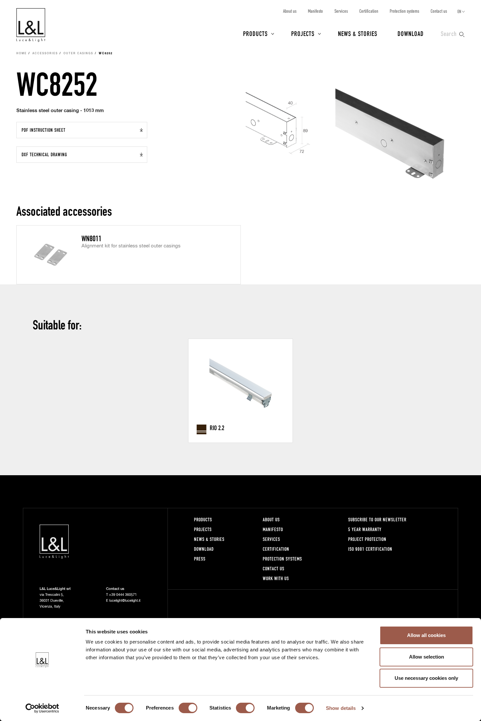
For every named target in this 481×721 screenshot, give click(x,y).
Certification (368, 10)
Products (255, 33)
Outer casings (78, 53)
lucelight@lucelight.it (124, 600)
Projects (302, 33)
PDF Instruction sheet (43, 129)
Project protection (367, 539)
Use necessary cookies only (426, 678)
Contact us (439, 10)
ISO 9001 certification (370, 548)
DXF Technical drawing (44, 154)
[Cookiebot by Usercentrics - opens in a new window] (42, 708)
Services (341, 10)
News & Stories (357, 33)
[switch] (188, 708)
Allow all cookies (426, 635)
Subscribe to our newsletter (377, 519)
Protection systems (404, 10)
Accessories (45, 53)
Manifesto (315, 10)
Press (199, 558)
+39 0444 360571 (123, 594)
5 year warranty (365, 529)
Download (411, 33)
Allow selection (426, 657)
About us (289, 10)
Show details (341, 708)
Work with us (276, 578)
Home (21, 53)
